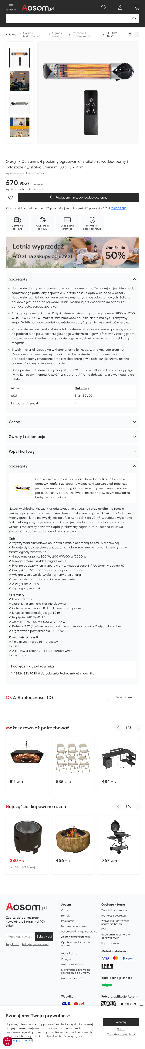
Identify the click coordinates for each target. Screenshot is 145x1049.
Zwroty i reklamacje (114, 910)
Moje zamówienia (72, 964)
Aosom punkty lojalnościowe (79, 931)
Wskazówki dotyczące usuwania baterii (115, 922)
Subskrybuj (44, 936)
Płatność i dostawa (113, 915)
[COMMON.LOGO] (38, 8)
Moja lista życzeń (72, 978)
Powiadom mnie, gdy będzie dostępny (81, 197)
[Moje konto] (120, 7)
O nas (65, 910)
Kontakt (66, 915)
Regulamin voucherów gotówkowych (115, 936)
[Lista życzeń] (103, 7)
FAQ (103, 929)
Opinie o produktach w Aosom (75, 944)
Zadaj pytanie (124, 697)
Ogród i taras (57, 34)
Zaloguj (66, 959)
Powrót (13, 34)
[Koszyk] (137, 7)
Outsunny (82, 388)
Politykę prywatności (19, 1040)
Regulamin (12, 944)
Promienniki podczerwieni (81, 34)
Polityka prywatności (35, 944)
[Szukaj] (134, 18)
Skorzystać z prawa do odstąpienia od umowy (75, 971)
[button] (72, 279)
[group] (27, 766)
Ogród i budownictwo (32, 34)
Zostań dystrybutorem (75, 936)
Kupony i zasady (111, 943)
